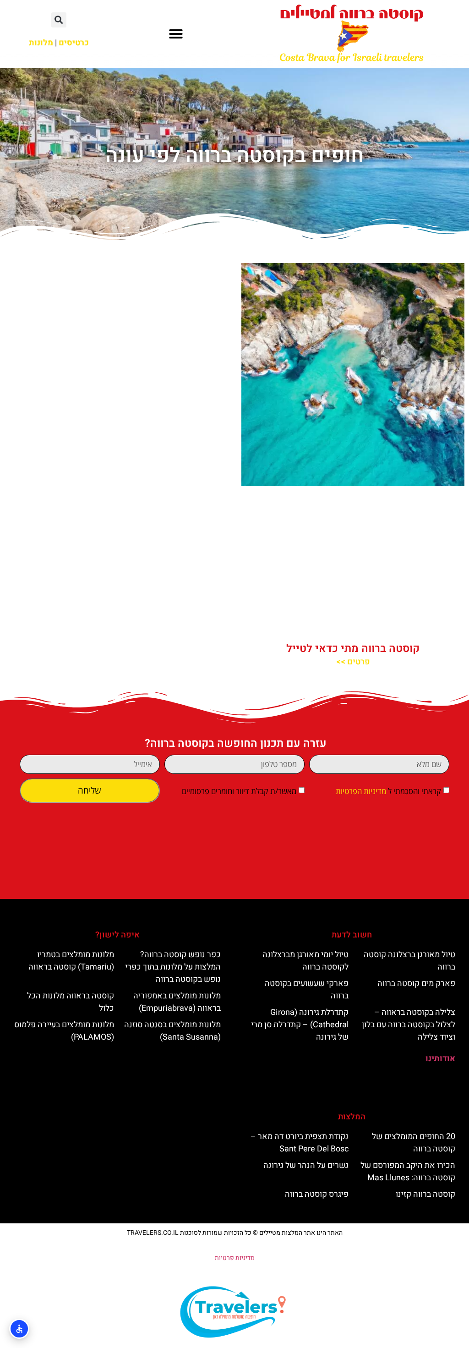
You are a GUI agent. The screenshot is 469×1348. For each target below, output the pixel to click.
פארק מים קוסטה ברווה (416, 983)
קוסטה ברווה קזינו (425, 1194)
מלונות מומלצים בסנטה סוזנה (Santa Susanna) (172, 1031)
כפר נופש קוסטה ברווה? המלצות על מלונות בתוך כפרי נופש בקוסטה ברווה (173, 967)
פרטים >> (353, 662)
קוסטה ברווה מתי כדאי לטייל (353, 649)
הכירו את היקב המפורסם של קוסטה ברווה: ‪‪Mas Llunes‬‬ (407, 1171)
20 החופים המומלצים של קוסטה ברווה (413, 1142)
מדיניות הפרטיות (361, 791)
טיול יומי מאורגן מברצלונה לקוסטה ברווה (305, 960)
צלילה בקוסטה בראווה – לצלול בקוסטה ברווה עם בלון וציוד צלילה (408, 1024)
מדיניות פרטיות (235, 1258)
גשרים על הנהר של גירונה (306, 1165)
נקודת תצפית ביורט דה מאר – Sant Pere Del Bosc (300, 1142)
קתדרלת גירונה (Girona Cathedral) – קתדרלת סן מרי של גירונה (300, 1024)
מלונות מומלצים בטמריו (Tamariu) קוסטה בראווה (71, 960)
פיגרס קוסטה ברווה (317, 1194)
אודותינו (440, 1058)
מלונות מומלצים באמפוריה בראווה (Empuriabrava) (177, 1002)
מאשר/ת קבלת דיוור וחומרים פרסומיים (239, 791)
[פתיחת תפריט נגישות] (19, 1329)
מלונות (41, 43)
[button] (176, 34)
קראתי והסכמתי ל (388, 791)
